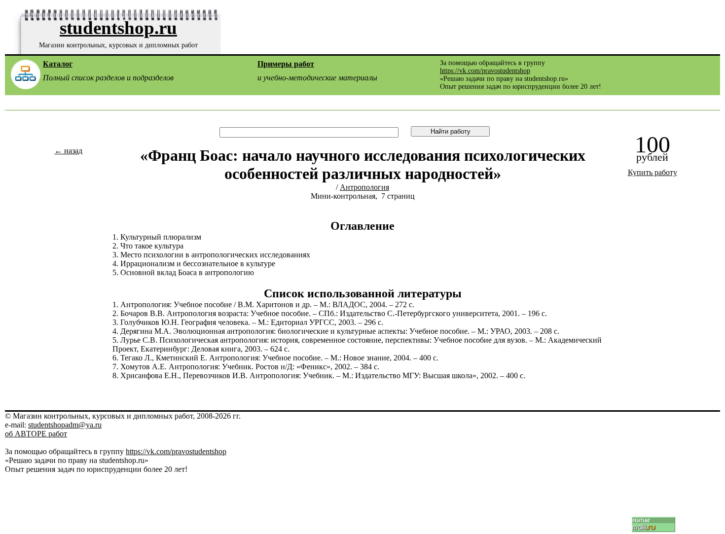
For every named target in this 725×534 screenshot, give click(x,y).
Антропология (364, 187)
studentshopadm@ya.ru (65, 425)
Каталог (57, 64)
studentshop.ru (118, 28)
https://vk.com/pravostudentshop (485, 70)
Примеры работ (285, 64)
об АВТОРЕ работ (36, 433)
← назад (68, 150)
